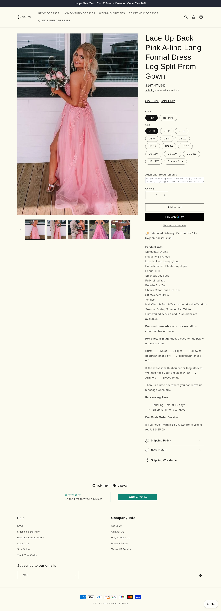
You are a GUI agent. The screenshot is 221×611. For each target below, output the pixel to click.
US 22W (154, 161)
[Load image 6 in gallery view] (121, 229)
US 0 (152, 131)
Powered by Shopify (118, 603)
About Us (116, 525)
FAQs (20, 525)
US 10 (182, 138)
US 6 (152, 138)
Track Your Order (27, 555)
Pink (151, 117)
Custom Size (175, 161)
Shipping (149, 90)
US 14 (169, 146)
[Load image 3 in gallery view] (78, 229)
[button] (186, 17)
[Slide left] (20, 229)
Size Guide (152, 101)
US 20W (191, 154)
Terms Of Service (121, 549)
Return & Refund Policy (30, 537)
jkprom (104, 603)
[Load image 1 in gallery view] (35, 229)
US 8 (167, 138)
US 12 (152, 146)
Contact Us (117, 531)
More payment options (174, 225)
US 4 (182, 131)
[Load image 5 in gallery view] (99, 229)
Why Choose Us (120, 537)
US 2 (167, 131)
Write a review (138, 497)
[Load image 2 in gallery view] (56, 229)
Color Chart (168, 101)
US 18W (172, 154)
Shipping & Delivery (28, 531)
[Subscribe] (74, 575)
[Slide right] (134, 229)
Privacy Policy (119, 543)
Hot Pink (168, 117)
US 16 (185, 146)
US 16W (154, 154)
